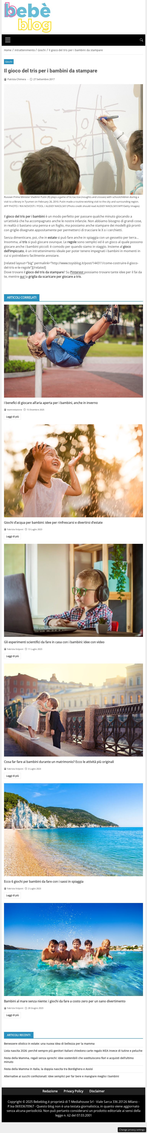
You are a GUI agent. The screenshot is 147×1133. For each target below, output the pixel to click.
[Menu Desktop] (8, 40)
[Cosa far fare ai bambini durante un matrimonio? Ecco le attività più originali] (73, 710)
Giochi (8, 61)
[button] (141, 40)
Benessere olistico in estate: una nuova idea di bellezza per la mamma (49, 1043)
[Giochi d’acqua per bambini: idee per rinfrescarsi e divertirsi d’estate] (73, 470)
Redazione (50, 1091)
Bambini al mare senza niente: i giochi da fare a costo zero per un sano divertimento (65, 1001)
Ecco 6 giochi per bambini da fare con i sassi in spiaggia (43, 881)
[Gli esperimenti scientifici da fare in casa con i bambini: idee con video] (73, 590)
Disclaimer (97, 1091)
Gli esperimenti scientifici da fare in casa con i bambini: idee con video (54, 642)
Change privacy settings (132, 1129)
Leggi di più (12, 416)
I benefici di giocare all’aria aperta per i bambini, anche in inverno (51, 403)
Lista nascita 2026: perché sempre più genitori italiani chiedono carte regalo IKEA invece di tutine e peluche (73, 1050)
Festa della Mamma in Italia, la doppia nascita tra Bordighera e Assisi (48, 1069)
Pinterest (77, 272)
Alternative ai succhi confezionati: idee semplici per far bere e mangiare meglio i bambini (61, 1076)
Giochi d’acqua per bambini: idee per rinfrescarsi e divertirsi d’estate (53, 522)
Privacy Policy (73, 1091)
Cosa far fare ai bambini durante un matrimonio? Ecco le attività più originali (59, 762)
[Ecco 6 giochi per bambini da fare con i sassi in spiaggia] (73, 829)
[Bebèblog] (27, 17)
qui (22, 276)
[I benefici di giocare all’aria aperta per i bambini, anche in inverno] (73, 351)
